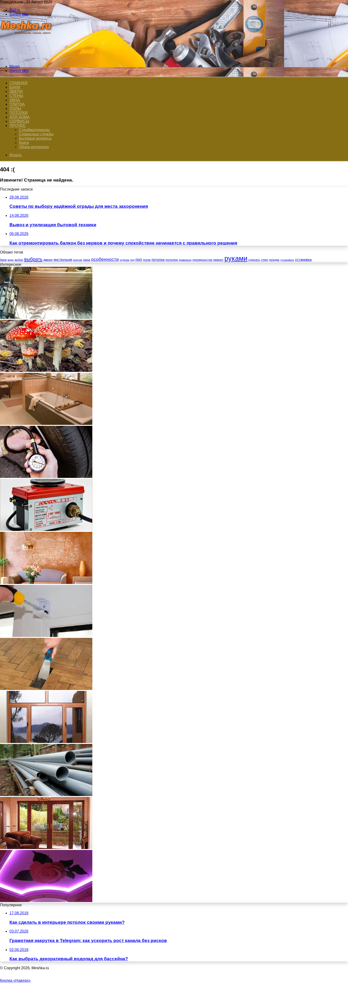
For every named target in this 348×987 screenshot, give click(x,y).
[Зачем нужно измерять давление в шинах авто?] (46, 477)
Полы (15, 109)
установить (287, 259)
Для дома (19, 117)
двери (48, 260)
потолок (171, 260)
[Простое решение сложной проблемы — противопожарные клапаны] (46, 530)
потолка (158, 260)
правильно (185, 259)
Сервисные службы (36, 134)
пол (138, 259)
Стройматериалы (34, 130)
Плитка (17, 104)
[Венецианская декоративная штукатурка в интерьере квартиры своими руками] (46, 583)
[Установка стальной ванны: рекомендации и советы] (46, 424)
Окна (14, 100)
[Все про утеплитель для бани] (46, 318)
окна (86, 260)
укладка (274, 259)
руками (235, 258)
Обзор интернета (34, 147)
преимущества (202, 260)
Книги (24, 143)
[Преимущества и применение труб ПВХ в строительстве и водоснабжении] (46, 795)
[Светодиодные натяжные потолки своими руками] (46, 901)
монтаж (77, 259)
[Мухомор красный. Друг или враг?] (46, 371)
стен (264, 260)
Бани (14, 87)
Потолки (18, 113)
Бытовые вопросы (35, 138)
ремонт (218, 260)
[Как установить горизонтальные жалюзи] (46, 636)
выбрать (33, 259)
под (132, 259)
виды (11, 259)
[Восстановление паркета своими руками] (46, 689)
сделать (254, 260)
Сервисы (19, 121)
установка (303, 260)
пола (147, 260)
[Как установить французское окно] (46, 848)
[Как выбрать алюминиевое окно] (46, 742)
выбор (19, 259)
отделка (124, 259)
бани (3, 260)
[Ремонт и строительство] (26, 58)
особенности (105, 259)
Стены (16, 96)
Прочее (17, 126)
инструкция (63, 260)
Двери (16, 91)
